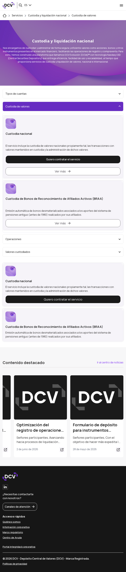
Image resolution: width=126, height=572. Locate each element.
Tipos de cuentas (16, 93)
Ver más (60, 171)
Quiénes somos (12, 521)
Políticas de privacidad (15, 563)
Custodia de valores (84, 15)
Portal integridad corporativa (19, 546)
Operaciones (13, 239)
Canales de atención (17, 506)
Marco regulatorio (13, 532)
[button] (20, 5)
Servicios (17, 15)
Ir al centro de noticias (110, 362)
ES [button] (26, 5)
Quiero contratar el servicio (63, 159)
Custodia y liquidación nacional (47, 15)
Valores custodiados (17, 252)
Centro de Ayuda (12, 537)
